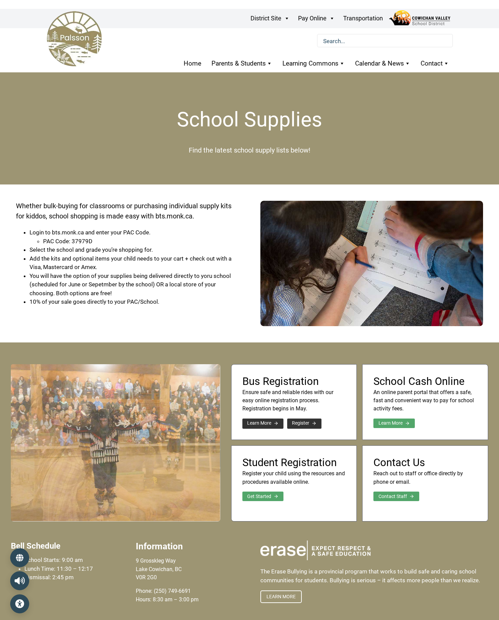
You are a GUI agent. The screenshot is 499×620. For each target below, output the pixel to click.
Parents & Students (238, 63)
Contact (432, 63)
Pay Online (312, 18)
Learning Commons (310, 63)
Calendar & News (379, 63)
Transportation (363, 18)
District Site (266, 18)
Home (192, 63)
